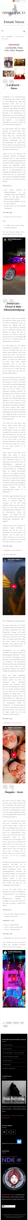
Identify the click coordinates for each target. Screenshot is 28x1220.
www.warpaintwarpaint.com (18, 938)
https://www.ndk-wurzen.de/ (9, 1156)
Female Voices (14, 22)
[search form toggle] (24, 31)
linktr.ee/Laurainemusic (15, 217)
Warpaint (5, 1026)
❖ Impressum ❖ (7, 1064)
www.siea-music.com (16, 723)
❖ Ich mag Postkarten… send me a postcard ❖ (13, 1052)
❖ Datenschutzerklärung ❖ (9, 1068)
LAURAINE (8, 1022)
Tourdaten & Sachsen (8, 1045)
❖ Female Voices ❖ (7, 1060)
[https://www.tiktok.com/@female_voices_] (13, 1132)
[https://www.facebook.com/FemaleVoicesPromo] (4, 1132)
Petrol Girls (16, 1022)
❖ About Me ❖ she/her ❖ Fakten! (11, 1056)
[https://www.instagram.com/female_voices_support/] (9, 1132)
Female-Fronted (14, 44)
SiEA (22, 1022)
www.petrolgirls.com (16, 550)
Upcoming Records (7, 1048)
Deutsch (6, 1206)
